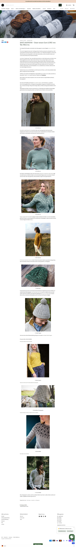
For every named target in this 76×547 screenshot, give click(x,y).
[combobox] (38, 546)
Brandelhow (22, 130)
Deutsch (5, 545)
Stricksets (49, 8)
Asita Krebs (39, 292)
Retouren (66, 8)
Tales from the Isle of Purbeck (25, 382)
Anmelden (69, 5)
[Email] (45, 516)
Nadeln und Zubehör (37, 8)
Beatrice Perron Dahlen (34, 412)
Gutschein (29, 8)
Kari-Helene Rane (50, 173)
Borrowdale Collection (37, 82)
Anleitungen (29, 500)
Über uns (21, 516)
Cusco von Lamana (45, 293)
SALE (54, 8)
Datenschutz (6, 537)
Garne (12, 8)
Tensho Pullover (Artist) (24, 412)
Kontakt (2, 516)
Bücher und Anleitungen (20, 8)
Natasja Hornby (29, 130)
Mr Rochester (22, 260)
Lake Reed (33, 292)
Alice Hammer (29, 260)
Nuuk (21, 453)
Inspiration (33, 500)
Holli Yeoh (27, 216)
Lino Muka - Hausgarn (5, 8)
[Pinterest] (39, 516)
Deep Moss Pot (42, 173)
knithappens (37, 500)
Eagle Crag (22, 216)
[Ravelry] (43, 516)
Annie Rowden (35, 382)
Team (21, 519)
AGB (2, 537)
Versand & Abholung (4, 519)
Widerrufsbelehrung (16, 537)
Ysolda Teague (49, 335)
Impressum (10, 537)
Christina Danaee (29, 341)
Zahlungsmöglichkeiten (5, 517)
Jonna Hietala (26, 453)
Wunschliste (72, 8)
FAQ (2, 522)
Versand (61, 8)
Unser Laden (22, 517)
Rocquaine (22, 341)
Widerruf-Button (38, 544)
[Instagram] (41, 516)
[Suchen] (60, 5)
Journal (44, 8)
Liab (44, 335)
